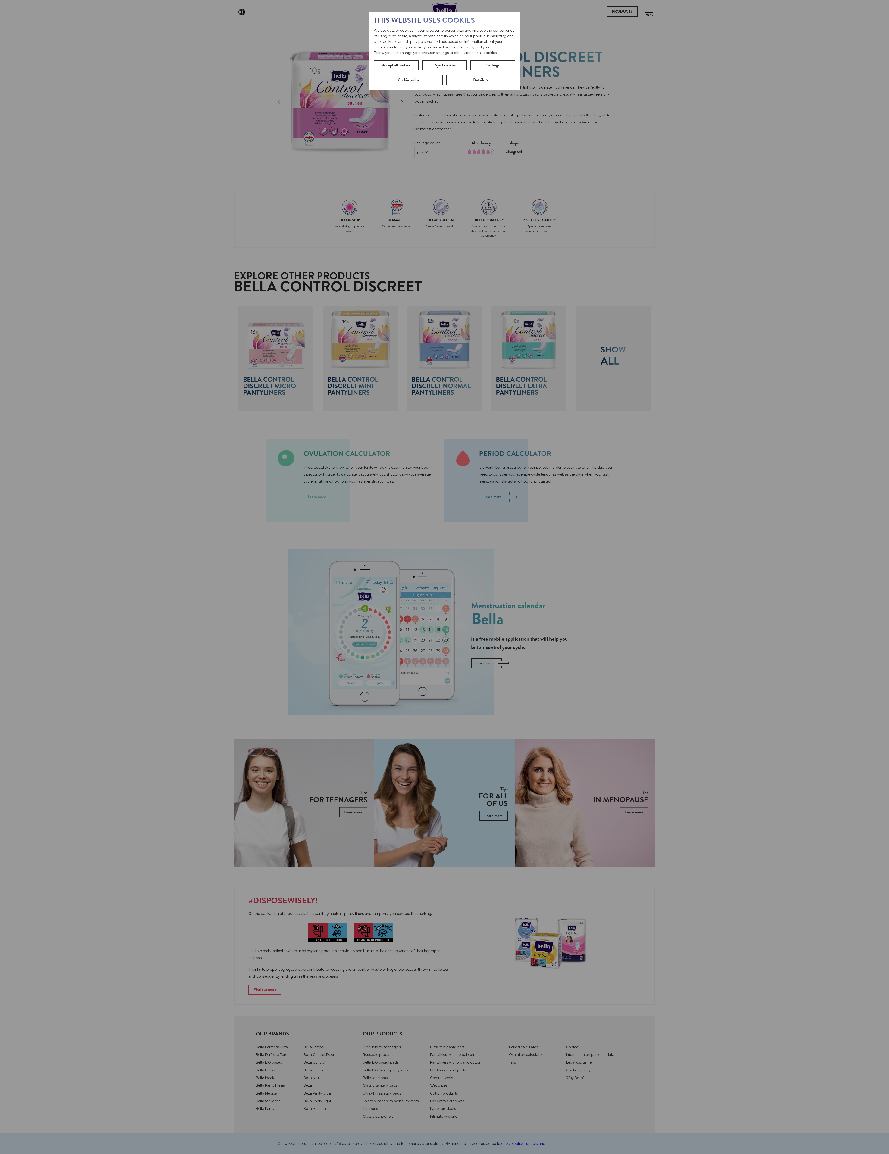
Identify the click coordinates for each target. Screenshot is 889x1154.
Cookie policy (408, 80)
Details (478, 80)
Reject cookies (444, 65)
